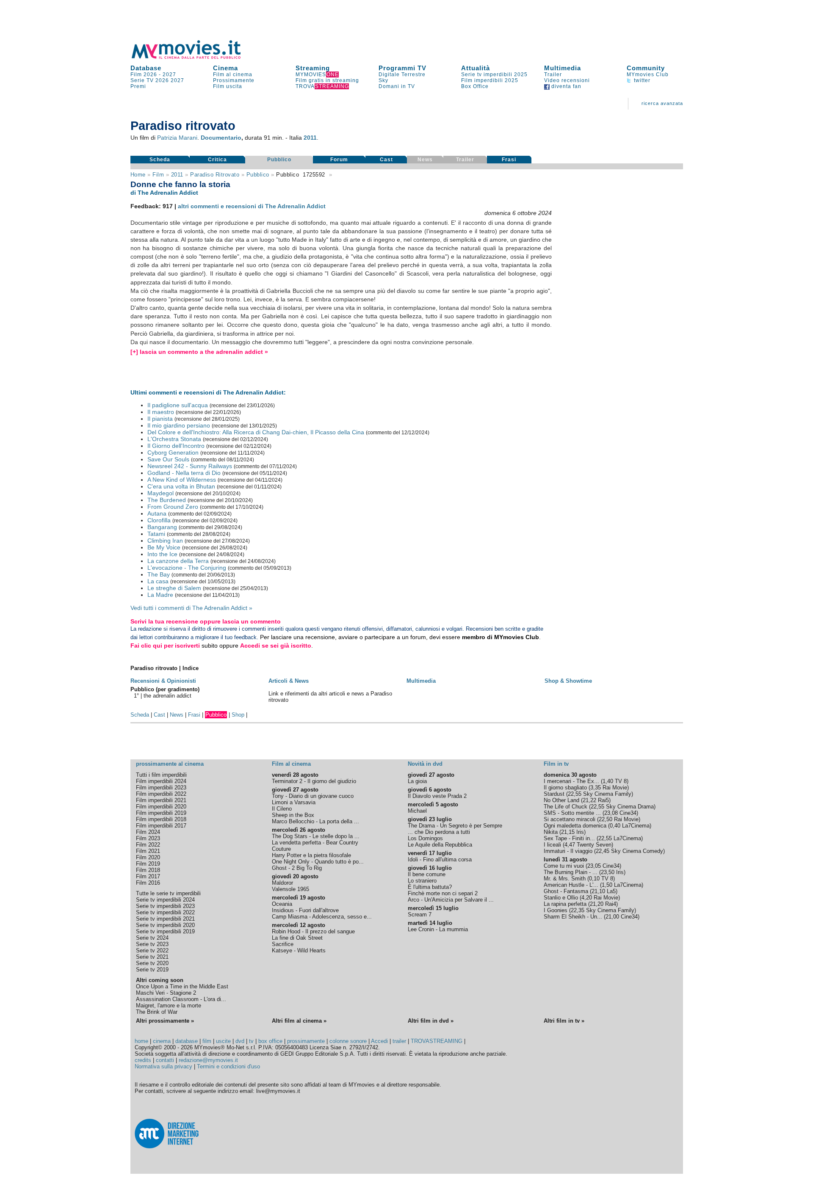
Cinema (225, 68)
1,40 (608, 781)
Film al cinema (232, 74)
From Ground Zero (172, 506)
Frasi (509, 160)
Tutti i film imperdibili (161, 775)
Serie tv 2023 (152, 944)
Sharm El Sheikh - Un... (573, 916)
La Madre (160, 594)
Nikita (551, 832)
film (158, 174)
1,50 (607, 885)
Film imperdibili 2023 (161, 787)
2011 (310, 137)
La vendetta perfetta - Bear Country (315, 842)
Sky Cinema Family (607, 794)
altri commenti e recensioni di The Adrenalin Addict (252, 206)
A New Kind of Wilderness (181, 479)
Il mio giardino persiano (178, 425)
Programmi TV (402, 68)
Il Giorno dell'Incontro (176, 445)
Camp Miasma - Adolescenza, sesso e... (322, 916)
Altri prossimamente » (165, 1021)
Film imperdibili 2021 (161, 800)
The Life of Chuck (565, 806)
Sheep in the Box (293, 815)
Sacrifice (282, 944)
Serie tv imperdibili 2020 (165, 925)
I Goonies (555, 910)
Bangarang (162, 527)
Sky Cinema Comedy (637, 851)
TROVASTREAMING (436, 1041)
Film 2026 (143, 74)
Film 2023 (148, 838)
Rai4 (610, 904)
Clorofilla (159, 520)
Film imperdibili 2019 (161, 813)
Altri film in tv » (564, 1021)
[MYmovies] (193, 57)
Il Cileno (282, 809)
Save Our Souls (168, 459)
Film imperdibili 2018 (161, 819)
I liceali (552, 844)
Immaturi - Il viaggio (568, 851)
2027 (169, 74)
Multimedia (562, 68)
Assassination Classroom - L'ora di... (181, 999)
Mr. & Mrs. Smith (565, 878)
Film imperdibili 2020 (161, 806)
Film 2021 (148, 851)
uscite (223, 1041)
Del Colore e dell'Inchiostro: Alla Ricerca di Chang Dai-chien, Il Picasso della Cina (255, 432)
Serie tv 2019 (152, 969)
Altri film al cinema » (299, 1021)
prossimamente (306, 1041)
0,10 (594, 878)
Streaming (313, 68)
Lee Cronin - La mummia (438, 929)
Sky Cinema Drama (630, 806)
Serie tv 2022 (152, 950)
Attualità (475, 68)
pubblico (257, 174)
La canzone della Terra (178, 560)
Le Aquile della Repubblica (440, 844)
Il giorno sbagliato (565, 787)
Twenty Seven (594, 844)
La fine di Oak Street (297, 938)
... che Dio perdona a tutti (439, 832)
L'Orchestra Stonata (174, 439)
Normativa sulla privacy (163, 1066)
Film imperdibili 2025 (489, 80)
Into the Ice (162, 554)
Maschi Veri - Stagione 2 (166, 993)
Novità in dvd (425, 764)
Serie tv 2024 (152, 938)
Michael (417, 811)
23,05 (594, 866)
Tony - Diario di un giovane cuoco (313, 796)
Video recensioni (567, 80)
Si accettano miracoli (569, 819)
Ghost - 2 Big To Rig (297, 868)
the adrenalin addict (167, 695)
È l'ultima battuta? (430, 887)
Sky (383, 80)
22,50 (605, 819)
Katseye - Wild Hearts (299, 950)
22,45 (602, 851)
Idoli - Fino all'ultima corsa (440, 859)
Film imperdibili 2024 (161, 781)
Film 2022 (148, 844)
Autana (156, 513)
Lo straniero (422, 880)
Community (646, 68)
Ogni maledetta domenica (575, 825)
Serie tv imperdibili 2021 (165, 919)
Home (138, 174)
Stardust (554, 794)
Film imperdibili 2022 (161, 794)
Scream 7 (419, 914)
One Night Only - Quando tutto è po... (318, 861)
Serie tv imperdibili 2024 (165, 900)
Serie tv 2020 (152, 963)
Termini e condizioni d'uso (228, 1066)
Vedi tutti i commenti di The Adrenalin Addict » (191, 607)
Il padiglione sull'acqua (177, 405)
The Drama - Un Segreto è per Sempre (455, 825)
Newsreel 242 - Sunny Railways (189, 466)
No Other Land (561, 800)
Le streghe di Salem (174, 588)
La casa (158, 581)
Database (145, 68)
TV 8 (621, 781)
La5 (611, 891)
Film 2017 (148, 876)
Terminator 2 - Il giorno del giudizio (314, 781)
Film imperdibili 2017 (161, 825)
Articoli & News (288, 681)
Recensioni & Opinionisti (163, 681)
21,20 (596, 904)
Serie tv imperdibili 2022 (165, 912)
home (141, 1041)
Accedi (379, 1041)
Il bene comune (426, 874)
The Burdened (166, 500)
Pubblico (279, 160)
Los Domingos (425, 838)
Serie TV (142, 80)
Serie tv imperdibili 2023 (165, 906)
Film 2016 (148, 883)
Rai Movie (615, 787)
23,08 (611, 813)
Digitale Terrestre (402, 74)
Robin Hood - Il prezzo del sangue (313, 931)
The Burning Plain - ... (570, 872)
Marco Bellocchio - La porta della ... (315, 821)
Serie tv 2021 (152, 957)
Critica (217, 160)
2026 (162, 80)
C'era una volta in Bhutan (181, 486)
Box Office (475, 86)
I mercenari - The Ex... (571, 781)
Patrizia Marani (177, 137)
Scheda (159, 160)
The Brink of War (156, 1012)
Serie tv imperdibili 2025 (494, 74)
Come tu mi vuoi (564, 866)
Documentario (221, 137)
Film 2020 (148, 857)
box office (270, 1041)
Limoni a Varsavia (293, 802)
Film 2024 (148, 832)
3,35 (595, 787)
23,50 (607, 872)
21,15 (568, 832)
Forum (339, 160)
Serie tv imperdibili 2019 (165, 931)
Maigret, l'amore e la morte (168, 1005)
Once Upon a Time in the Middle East (182, 986)
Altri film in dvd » (431, 1021)
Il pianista (160, 418)
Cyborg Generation (173, 452)
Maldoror (282, 883)
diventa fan (565, 86)
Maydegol (160, 493)
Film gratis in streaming (327, 80)
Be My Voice (163, 547)
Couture (281, 849)
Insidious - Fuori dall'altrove (305, 910)
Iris (580, 832)
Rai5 (603, 800)
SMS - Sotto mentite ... (572, 813)
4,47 (569, 844)
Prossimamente (233, 80)
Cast (386, 160)
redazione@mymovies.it (208, 1060)
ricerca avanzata (662, 103)
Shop (238, 715)
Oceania (282, 904)
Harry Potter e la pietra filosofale (311, 855)
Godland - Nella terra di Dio (184, 472)
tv (251, 1041)
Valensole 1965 (290, 889)
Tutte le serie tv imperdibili (168, 893)
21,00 (612, 916)
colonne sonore (348, 1041)
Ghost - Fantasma (566, 891)
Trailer (553, 74)
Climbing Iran (165, 540)
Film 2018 (148, 870)
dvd (239, 1041)
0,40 (615, 825)
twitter (641, 80)
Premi (138, 86)
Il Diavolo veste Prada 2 (437, 796)
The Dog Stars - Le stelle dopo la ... (315, 836)
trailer (399, 1041)
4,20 (586, 897)
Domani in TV (397, 86)
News (176, 715)
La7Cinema (636, 825)
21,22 (589, 800)
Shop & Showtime (568, 681)
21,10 (598, 891)
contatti (165, 1060)
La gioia (417, 781)
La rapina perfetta (565, 904)
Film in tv (556, 764)
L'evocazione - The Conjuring (186, 567)
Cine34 (627, 813)
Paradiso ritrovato (214, 174)
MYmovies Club (648, 74)
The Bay (158, 574)
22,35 (577, 910)
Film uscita (227, 86)
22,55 (574, 794)
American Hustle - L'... (571, 885)
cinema (162, 1041)
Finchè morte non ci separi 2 (443, 893)
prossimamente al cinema (170, 764)
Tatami (156, 533)
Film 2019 (148, 864)
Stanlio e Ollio (561, 897)
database (186, 1041)
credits (143, 1060)
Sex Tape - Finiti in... (569, 838)
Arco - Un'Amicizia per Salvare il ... (451, 900)
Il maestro (160, 411)
